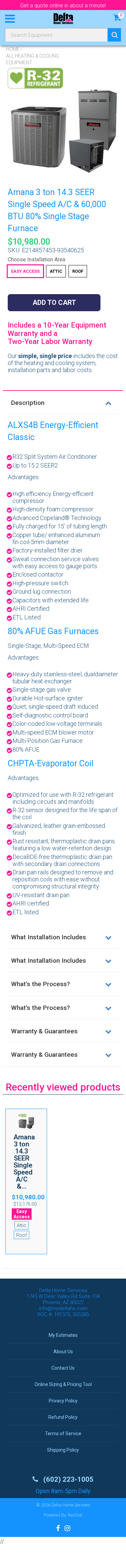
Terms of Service (63, 1433)
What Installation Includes (48, 937)
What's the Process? (40, 984)
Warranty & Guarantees (44, 1031)
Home (12, 49)
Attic (56, 271)
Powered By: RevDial (63, 1515)
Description (27, 403)
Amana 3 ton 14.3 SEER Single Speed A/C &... (24, 1161)
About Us (63, 1351)
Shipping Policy (63, 1450)
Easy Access (25, 271)
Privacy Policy (63, 1400)
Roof (77, 271)
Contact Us (63, 1368)
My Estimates (63, 1335)
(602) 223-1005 (67, 1479)
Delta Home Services (70, 1504)
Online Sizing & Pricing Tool (63, 1384)
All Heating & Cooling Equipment (32, 59)
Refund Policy (63, 1417)
